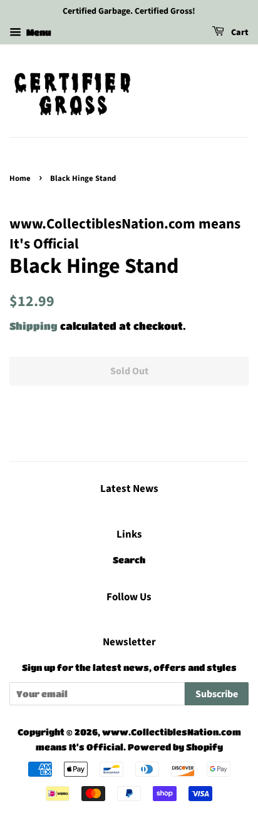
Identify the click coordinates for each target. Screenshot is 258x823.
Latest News (129, 488)
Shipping (33, 326)
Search (129, 560)
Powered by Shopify (175, 747)
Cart (239, 32)
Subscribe (216, 694)
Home (20, 178)
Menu (37, 32)
